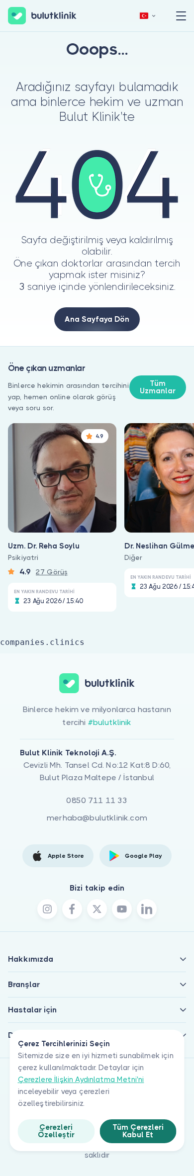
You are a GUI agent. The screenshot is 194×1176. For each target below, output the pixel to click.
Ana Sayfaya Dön (97, 319)
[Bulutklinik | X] (97, 909)
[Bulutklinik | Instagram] (47, 909)
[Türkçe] (147, 15)
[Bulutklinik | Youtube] (122, 909)
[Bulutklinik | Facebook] (72, 909)
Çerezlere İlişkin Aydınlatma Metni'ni (81, 1079)
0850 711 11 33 (96, 800)
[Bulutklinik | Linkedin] (147, 909)
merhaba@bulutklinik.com (97, 817)
